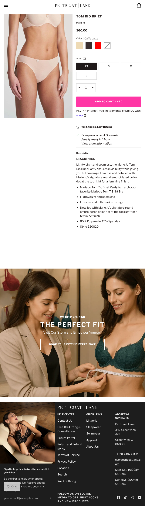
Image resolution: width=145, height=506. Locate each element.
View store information (96, 143)
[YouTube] (139, 497)
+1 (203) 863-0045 (127, 454)
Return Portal (66, 438)
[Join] (48, 498)
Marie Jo (80, 22)
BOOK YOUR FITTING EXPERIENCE (72, 344)
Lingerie (91, 420)
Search (62, 474)
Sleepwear (93, 427)
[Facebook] (118, 497)
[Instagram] (132, 497)
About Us (92, 446)
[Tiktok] (125, 497)
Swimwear (93, 433)
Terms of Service (68, 455)
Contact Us (64, 420)
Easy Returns (104, 126)
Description (82, 153)
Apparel (91, 440)
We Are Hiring (66, 481)
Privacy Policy (66, 461)
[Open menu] (9, 5)
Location (63, 468)
